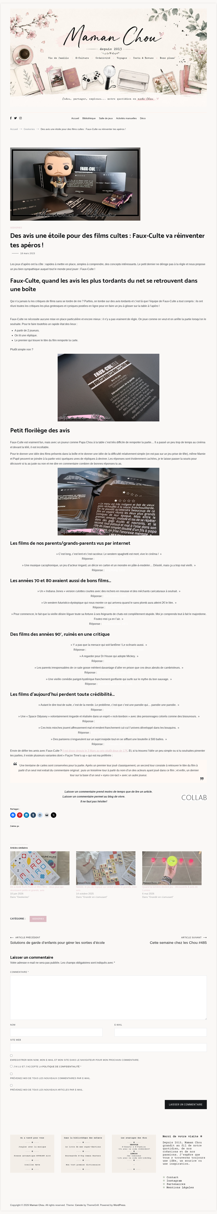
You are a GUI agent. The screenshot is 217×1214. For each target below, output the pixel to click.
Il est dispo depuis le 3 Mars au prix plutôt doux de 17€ (94, 750)
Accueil (75, 118)
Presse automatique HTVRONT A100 (32, 1156)
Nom (12, 1025)
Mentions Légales (180, 1187)
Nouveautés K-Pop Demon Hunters (83, 1156)
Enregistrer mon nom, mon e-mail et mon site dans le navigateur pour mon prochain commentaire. (74, 1060)
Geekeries (16, 228)
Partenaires (176, 1184)
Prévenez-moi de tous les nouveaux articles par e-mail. (46, 1090)
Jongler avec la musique (32, 1147)
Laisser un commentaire (186, 1104)
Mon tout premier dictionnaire (83, 1165)
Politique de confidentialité (61, 1066)
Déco (143, 118)
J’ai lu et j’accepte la (47, 1066)
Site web (15, 1040)
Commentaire (19, 972)
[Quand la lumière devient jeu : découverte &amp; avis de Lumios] (173, 868)
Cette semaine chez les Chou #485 (178, 940)
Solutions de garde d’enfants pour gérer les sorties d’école (57, 940)
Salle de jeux (106, 118)
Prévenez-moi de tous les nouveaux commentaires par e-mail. (50, 1078)
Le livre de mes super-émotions (83, 1147)
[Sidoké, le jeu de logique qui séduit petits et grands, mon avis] (107, 868)
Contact (173, 1177)
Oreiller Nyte (32, 1165)
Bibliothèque (89, 118)
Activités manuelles (126, 118)
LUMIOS (133, 1154)
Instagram (174, 1180)
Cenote (79, 1205)
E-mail (118, 1025)
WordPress (119, 1205)
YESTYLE (134, 1145)
